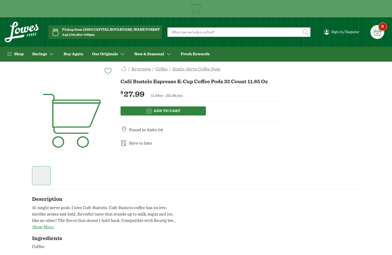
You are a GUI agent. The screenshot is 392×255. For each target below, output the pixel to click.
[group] (72, 121)
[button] (41, 175)
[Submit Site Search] (305, 32)
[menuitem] (73, 54)
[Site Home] (124, 69)
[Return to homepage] (21, 32)
